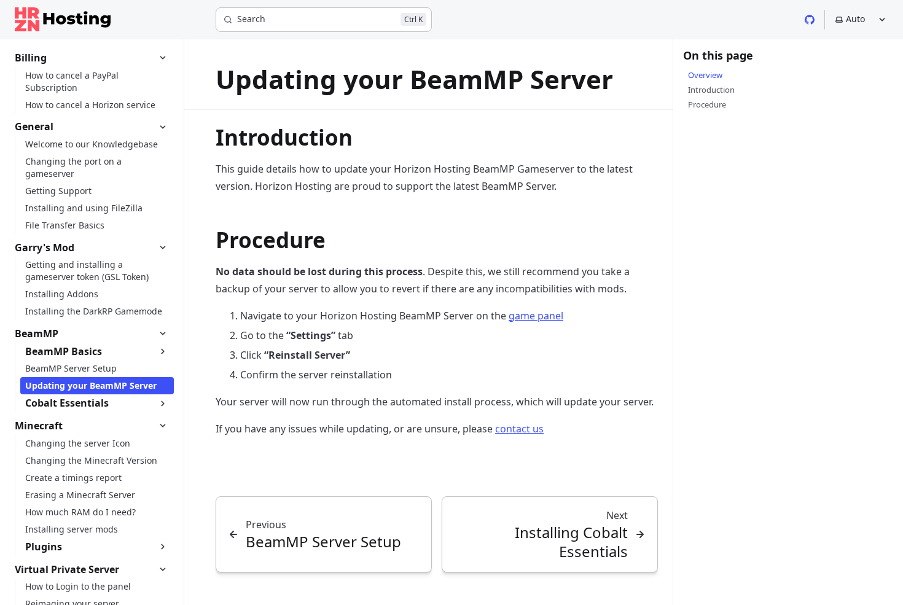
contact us (519, 428)
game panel (536, 315)
